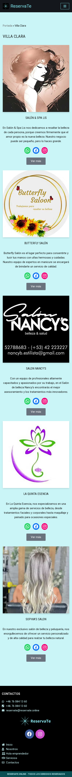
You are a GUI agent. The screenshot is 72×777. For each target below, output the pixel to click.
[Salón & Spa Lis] (36, 78)
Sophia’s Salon (36, 619)
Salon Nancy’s (36, 368)
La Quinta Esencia (36, 494)
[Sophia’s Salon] (36, 579)
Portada (7, 25)
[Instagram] (45, 150)
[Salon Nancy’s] (36, 329)
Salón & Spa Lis (36, 118)
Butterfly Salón (36, 243)
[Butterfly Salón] (36, 203)
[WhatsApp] (27, 150)
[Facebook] (36, 150)
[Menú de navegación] (65, 6)
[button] (36, 161)
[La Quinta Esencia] (36, 454)
